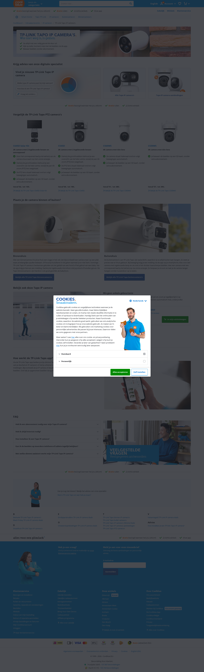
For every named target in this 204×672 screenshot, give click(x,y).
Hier (58, 345)
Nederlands (138, 301)
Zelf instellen (139, 372)
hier (73, 337)
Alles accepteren (120, 372)
